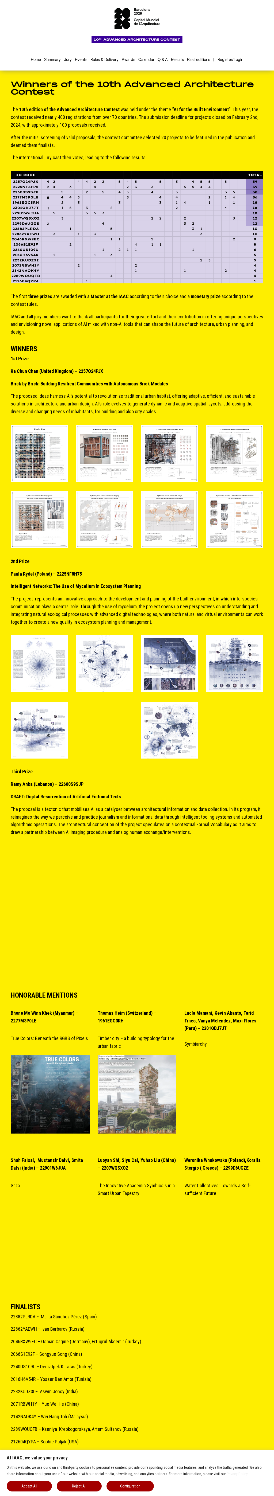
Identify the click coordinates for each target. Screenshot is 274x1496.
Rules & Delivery (104, 59)
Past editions (198, 59)
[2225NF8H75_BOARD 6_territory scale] (104, 730)
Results (177, 59)
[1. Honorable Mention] (50, 1094)
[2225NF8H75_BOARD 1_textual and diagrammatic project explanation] (39, 663)
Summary (52, 59)
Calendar (146, 59)
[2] (104, 453)
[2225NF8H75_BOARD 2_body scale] (104, 663)
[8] (235, 519)
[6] (104, 519)
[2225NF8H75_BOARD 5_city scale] (39, 730)
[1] (39, 453)
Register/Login (230, 59)
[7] (169, 519)
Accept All (29, 1486)
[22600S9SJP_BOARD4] (235, 874)
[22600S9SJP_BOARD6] (104, 940)
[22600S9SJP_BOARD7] (169, 940)
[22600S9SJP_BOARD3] (169, 874)
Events (81, 59)
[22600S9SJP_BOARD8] (235, 940)
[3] (169, 453)
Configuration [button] (130, 1486)
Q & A (163, 59)
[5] (39, 519)
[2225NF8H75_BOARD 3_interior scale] (169, 663)
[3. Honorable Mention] (223, 1099)
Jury (68, 59)
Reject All (79, 1486)
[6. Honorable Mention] (223, 1241)
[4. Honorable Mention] (50, 1241)
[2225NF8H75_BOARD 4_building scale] (235, 663)
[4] (235, 453)
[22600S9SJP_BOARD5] (39, 940)
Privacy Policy (237, 1474)
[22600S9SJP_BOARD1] (39, 874)
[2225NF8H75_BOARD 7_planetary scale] (169, 730)
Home (36, 59)
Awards (128, 59)
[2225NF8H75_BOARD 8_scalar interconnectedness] (235, 730)
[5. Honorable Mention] (137, 1241)
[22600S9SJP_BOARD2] (104, 874)
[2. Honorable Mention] (137, 1094)
